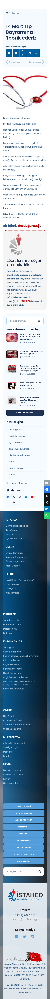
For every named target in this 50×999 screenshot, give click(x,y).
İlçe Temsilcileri (14, 538)
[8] (22, 956)
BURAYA (26, 301)
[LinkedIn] (27, 496)
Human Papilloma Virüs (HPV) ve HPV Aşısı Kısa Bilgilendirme (30, 336)
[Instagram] (21, 496)
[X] (15, 499)
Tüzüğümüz (12, 530)
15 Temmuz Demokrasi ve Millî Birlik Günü (31, 352)
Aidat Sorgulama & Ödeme (17, 724)
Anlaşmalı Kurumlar (16, 557)
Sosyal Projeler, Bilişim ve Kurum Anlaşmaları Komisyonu (19, 683)
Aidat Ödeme (13, 565)
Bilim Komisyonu (11, 660)
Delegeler (8, 633)
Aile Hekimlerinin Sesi (14, 743)
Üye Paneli (8, 716)
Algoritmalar (12, 592)
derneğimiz (15, 429)
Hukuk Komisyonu (12, 673)
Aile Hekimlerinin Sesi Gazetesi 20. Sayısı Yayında (29, 400)
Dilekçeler (11, 588)
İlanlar (6, 778)
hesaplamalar (16, 468)
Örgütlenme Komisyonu (15, 677)
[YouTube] (33, 496)
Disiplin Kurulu (10, 628)
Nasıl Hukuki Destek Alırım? (20, 580)
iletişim (12, 474)
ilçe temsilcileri (16, 442)
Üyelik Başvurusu (14, 553)
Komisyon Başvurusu (13, 688)
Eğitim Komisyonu (12, 668)
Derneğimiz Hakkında (17, 525)
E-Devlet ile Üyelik (12, 720)
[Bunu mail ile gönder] (9, 53)
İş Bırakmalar (13, 584)
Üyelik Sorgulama (15, 561)
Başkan (9, 534)
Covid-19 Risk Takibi (13, 774)
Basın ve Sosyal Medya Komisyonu (21, 656)
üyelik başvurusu (17, 436)
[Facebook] (9, 496)
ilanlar (12, 461)
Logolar (7, 756)
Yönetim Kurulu (11, 620)
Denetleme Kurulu (12, 624)
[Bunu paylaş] (16, 53)
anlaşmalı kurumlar (19, 448)
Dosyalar (8, 751)
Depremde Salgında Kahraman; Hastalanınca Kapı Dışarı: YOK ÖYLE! (31, 368)
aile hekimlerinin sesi (19, 455)
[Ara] (39, 321)
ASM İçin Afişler (11, 747)
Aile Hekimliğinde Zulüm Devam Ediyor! (30, 384)
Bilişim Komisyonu (12, 664)
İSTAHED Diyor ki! (12, 770)
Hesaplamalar (10, 783)
